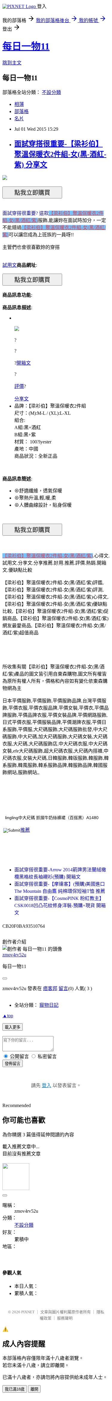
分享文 (21, 398)
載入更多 (12, 1027)
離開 (34, 1389)
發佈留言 (12, 1063)
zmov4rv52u (14, 954)
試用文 (9, 265)
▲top (7, 1015)
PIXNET (28, 1312)
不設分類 (51, 92)
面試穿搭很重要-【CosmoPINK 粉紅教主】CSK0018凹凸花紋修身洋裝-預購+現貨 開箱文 (60, 905)
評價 (19, 386)
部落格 (21, 111)
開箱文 (23, 363)
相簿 (19, 104)
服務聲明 (65, 1318)
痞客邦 (50, 988)
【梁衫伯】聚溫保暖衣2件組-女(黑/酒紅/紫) (47, 555)
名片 (19, 118)
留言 (63, 988)
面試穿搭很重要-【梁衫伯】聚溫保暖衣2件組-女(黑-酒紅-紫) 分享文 (60, 154)
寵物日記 (49, 1005)
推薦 (25, 830)
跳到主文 (12, 62)
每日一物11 (26, 46)
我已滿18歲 (14, 1389)
